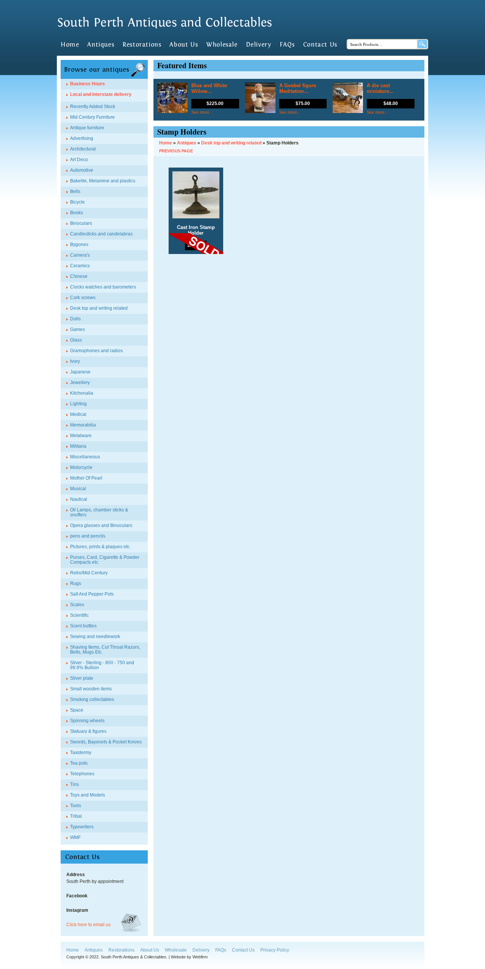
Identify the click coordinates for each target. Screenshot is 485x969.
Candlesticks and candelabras (101, 234)
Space (76, 710)
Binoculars (81, 223)
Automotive (81, 170)
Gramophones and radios (96, 350)
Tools (75, 805)
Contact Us (320, 45)
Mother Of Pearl (86, 478)
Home (70, 45)
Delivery (259, 45)
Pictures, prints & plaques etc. (100, 546)
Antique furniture (87, 127)
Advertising (81, 138)
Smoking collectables (92, 699)
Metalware (81, 435)
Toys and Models (87, 795)
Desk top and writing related (99, 308)
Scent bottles (83, 626)
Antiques (100, 45)
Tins (74, 784)
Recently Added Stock (92, 106)
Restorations (141, 45)
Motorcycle (81, 467)
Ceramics (80, 265)
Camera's (80, 255)
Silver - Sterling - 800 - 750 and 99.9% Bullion (102, 665)
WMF (75, 837)
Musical (78, 488)
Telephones (82, 773)
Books (76, 212)
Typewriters (82, 826)
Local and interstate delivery (100, 94)
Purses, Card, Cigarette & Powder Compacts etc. (104, 560)
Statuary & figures (88, 731)
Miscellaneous (85, 456)
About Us (183, 45)
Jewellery (80, 382)
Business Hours (87, 83)
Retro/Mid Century (89, 572)
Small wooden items (91, 688)
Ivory (75, 361)
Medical (78, 414)
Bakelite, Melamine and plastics (102, 180)
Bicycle (77, 202)
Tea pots (79, 763)
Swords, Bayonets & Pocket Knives (106, 742)
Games (77, 329)
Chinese (79, 276)
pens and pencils (87, 536)
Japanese (80, 372)
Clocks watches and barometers (103, 287)
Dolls (75, 318)
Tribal (76, 816)
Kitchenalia (81, 393)
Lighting (78, 403)
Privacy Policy (274, 950)
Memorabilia (83, 425)
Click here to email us (88, 924)
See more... (202, 112)
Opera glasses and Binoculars (101, 525)
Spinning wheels (87, 720)
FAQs (287, 45)
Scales (77, 604)
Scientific (79, 615)
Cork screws (82, 297)
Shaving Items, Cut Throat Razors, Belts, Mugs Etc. (105, 649)
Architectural (83, 149)
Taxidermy (80, 752)
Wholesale (221, 45)
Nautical (78, 499)
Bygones (79, 244)
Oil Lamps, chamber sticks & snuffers (99, 512)
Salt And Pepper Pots (92, 594)
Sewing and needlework (95, 636)
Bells (75, 191)
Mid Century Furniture (92, 117)
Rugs (75, 583)
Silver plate (81, 678)
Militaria (78, 446)
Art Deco (79, 159)
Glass (76, 340)
